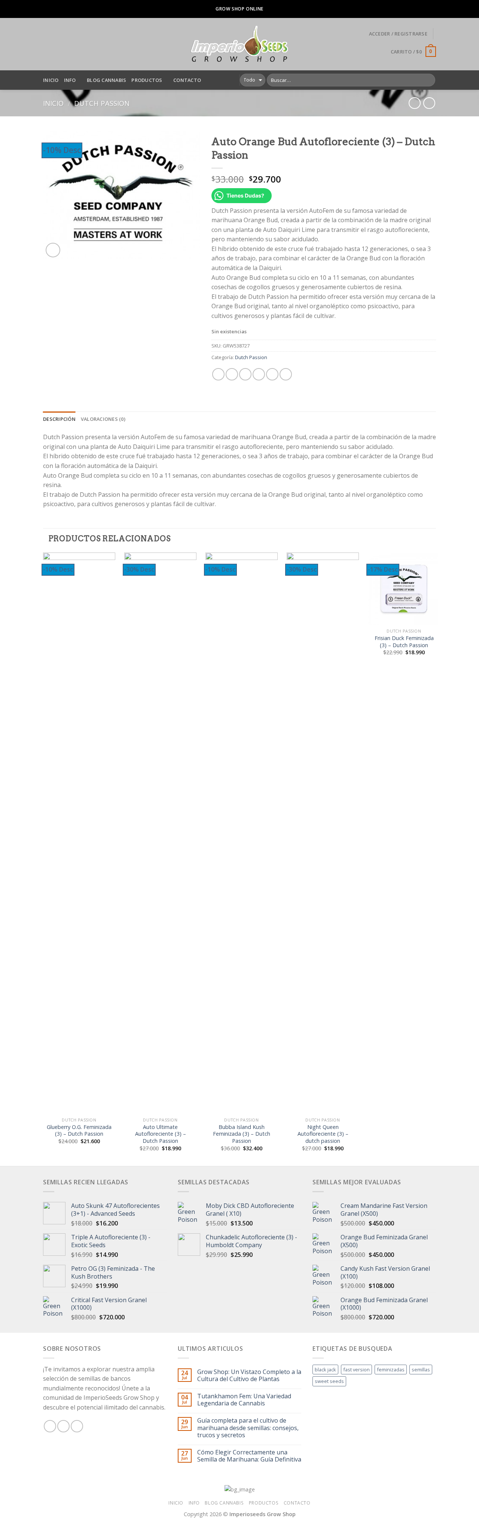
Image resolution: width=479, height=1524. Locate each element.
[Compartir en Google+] (272, 374)
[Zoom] (53, 250)
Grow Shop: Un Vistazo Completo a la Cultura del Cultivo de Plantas (249, 1375)
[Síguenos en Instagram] (63, 1426)
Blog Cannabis (106, 80)
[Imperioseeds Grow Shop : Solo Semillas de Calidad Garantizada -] (240, 44)
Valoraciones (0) (103, 419)
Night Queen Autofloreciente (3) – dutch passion (323, 1134)
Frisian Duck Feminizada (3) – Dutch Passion (404, 642)
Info (70, 80)
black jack (325, 1369)
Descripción (59, 419)
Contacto (187, 80)
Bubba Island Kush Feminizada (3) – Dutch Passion (241, 1134)
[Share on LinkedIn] (286, 374)
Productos (146, 80)
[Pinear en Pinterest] (259, 374)
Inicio (51, 80)
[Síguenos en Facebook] (50, 1426)
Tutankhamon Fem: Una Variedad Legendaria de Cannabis (244, 1400)
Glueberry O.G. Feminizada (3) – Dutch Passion (79, 1131)
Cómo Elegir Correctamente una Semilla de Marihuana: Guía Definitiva (249, 1456)
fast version (356, 1369)
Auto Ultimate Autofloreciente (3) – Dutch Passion (160, 1134)
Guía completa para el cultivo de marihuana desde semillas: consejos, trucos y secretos (248, 1428)
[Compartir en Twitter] (232, 374)
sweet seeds (329, 1381)
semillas (421, 1369)
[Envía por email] (245, 374)
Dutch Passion (101, 103)
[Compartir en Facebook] (218, 374)
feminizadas (391, 1369)
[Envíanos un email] (77, 1426)
